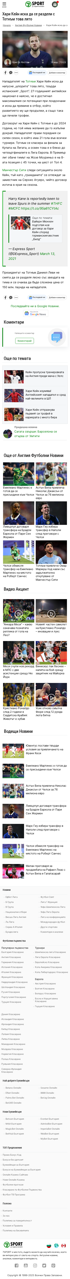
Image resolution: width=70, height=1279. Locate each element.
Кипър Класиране (10, 1029)
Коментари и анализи (52, 931)
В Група (10, 907)
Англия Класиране (11, 957)
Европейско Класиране (47, 962)
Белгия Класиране (45, 988)
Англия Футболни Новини (28, 25)
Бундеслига (12, 931)
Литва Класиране (10, 1039)
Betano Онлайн (13, 1087)
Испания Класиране (12, 967)
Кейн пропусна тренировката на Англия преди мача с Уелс (44, 374)
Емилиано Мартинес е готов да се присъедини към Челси (18, 491)
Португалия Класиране (13, 997)
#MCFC (14, 208)
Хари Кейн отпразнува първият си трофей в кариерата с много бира (41, 413)
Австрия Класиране (45, 983)
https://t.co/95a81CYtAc (40, 208)
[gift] (55, 4)
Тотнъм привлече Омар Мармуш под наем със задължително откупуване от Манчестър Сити (51, 572)
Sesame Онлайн (49, 1087)
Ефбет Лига (12, 897)
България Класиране (12, 952)
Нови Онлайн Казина (14, 1179)
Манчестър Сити (14, 170)
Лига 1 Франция (49, 902)
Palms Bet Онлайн (15, 1097)
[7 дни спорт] (35, 4)
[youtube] (26, 1266)
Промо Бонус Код (12, 1154)
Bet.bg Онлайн (48, 1097)
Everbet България (50, 1118)
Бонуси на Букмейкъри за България (22, 1169)
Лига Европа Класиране (47, 957)
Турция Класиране (11, 1002)
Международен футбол (53, 922)
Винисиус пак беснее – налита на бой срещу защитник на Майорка (51, 670)
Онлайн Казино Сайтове (15, 1174)
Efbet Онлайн (12, 1092)
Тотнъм (30, 81)
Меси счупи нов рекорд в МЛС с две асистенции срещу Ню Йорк (18, 672)
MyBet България (49, 1138)
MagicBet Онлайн (15, 1128)
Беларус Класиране (45, 993)
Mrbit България (14, 1123)
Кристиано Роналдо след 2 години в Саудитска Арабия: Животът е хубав (16, 713)
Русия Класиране (10, 992)
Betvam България (15, 1118)
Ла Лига (10, 922)
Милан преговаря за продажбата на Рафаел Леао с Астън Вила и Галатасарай (45, 869)
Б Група (10, 902)
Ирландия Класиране (12, 1024)
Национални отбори (16, 912)
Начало (7, 25)
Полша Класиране (11, 1059)
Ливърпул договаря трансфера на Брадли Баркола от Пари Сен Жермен (17, 532)
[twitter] (44, 1266)
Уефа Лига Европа (50, 912)
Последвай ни (38, 72)
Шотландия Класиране (13, 987)
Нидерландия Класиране (14, 982)
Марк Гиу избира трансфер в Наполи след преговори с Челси (48, 532)
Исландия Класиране (12, 1019)
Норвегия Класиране (12, 1054)
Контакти (7, 1210)
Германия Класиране (12, 962)
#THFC (56, 203)
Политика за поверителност (17, 1220)
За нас (6, 1215)
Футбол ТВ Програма (14, 1194)
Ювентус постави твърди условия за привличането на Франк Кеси (44, 749)
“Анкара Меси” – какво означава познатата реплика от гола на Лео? (17, 630)
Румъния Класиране (12, 1064)
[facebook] (16, 1266)
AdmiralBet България (51, 1123)
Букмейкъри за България (16, 1164)
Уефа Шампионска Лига (53, 907)
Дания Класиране (10, 1014)
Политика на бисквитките (16, 1230)
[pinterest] (53, 1266)
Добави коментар (57, 73)
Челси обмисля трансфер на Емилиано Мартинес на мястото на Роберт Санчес (18, 571)
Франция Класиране (12, 977)
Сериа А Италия (14, 927)
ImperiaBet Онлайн (50, 1128)
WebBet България (50, 1133)
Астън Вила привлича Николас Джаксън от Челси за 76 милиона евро (50, 493)
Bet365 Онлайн (13, 1102)
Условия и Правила (13, 1225)
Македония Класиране (13, 1044)
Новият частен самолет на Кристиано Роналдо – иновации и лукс (51, 628)
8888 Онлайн (47, 1092)
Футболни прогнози (13, 1184)
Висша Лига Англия (16, 917)
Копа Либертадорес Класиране (51, 972)
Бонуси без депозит (13, 1159)
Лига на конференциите (53, 917)
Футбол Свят (47, 897)
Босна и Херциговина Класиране (46, 1000)
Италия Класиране (11, 972)
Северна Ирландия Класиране (11, 1070)
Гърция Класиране (45, 1006)
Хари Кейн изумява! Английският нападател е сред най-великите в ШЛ (45, 394)
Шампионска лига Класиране (50, 952)
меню (4, 7)
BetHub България (15, 1133)
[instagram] (35, 1266)
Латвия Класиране (11, 1034)
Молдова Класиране (12, 1049)
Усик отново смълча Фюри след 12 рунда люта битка (49, 711)
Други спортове (49, 927)
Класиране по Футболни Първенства (22, 1189)
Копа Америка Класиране (48, 967)
